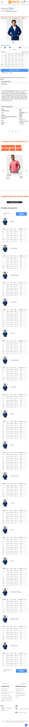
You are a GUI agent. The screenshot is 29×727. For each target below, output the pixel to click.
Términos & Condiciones (20, 695)
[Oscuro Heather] (5, 47)
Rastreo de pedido (24, 708)
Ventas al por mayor (5, 693)
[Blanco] (15, 47)
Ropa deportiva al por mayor (6, 698)
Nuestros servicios (19, 690)
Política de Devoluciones (20, 693)
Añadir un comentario (14, 202)
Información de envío (20, 692)
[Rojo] (19, 47)
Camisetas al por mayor (5, 695)
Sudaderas (18, 146)
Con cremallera (5, 149)
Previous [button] (3, 30)
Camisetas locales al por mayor (7, 692)
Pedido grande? (4, 688)
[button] (22, 2)
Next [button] (27, 30)
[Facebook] (9, 131)
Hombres (12, 149)
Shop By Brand (4, 690)
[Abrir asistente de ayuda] (26, 725)
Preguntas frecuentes (21, 712)
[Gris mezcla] (24, 47)
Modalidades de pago (20, 688)
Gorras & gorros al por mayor (6, 697)
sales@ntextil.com (4, 710)
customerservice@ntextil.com (7, 708)
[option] (14, 29)
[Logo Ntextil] (14, 2)
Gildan (2, 18)
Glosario (17, 697)
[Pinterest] (16, 131)
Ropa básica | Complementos (8, 146)
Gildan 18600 (4, 83)
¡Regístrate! (23, 683)
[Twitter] (12, 131)
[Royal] (10, 47)
